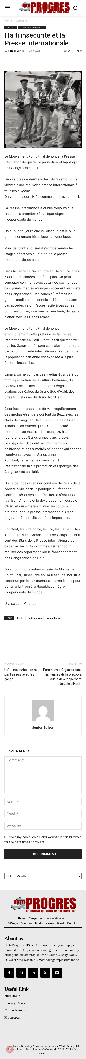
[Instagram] (21, 972)
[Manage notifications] (9, 1049)
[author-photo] (43, 721)
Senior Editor (16, 50)
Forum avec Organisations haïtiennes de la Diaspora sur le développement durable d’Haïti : (62, 677)
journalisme (53, 617)
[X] (19, 60)
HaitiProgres (34, 617)
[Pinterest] (29, 60)
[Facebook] (8, 60)
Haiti (19, 617)
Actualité (21, 20)
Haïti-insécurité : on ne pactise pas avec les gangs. (20, 674)
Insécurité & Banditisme (31, 27)
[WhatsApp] (39, 60)
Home (8, 20)
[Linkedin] (33, 972)
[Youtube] (57, 972)
